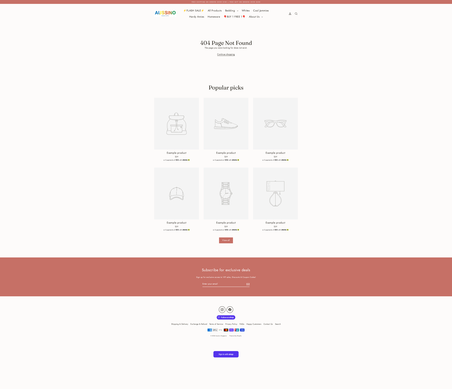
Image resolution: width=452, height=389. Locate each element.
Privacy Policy (231, 324)
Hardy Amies (196, 16)
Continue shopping (226, 54)
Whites (246, 10)
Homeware (214, 16)
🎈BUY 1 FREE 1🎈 (234, 16)
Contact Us (268, 324)
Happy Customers (253, 324)
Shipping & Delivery (179, 324)
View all (226, 240)
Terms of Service (216, 324)
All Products (215, 10)
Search (278, 324)
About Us (254, 16)
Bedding (230, 10)
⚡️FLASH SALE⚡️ (193, 10)
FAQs (242, 324)
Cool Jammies (261, 10)
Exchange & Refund (198, 324)
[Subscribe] (248, 284)
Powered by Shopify (235, 336)
